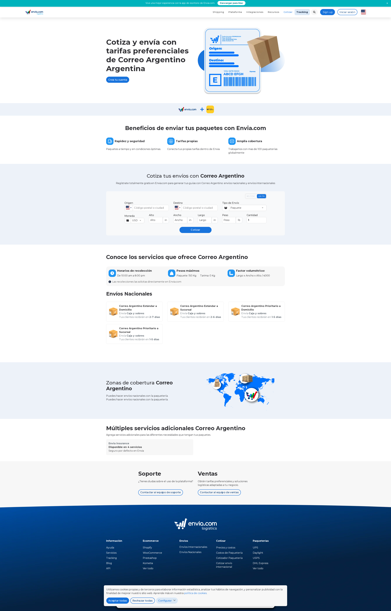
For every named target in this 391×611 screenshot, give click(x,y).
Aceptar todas (117, 600)
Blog (109, 563)
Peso (231, 218)
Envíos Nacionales (190, 552)
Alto (158, 218)
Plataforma (235, 12)
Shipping (218, 12)
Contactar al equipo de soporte (160, 492)
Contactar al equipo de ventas (219, 492)
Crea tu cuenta (117, 79)
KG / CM (250, 196)
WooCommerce (152, 552)
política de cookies (195, 593)
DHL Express (260, 563)
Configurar (165, 600)
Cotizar (288, 12)
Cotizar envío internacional (224, 565)
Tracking (302, 12)
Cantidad (252, 215)
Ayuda (110, 547)
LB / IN (261, 196)
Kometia (148, 563)
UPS (255, 547)
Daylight (258, 552)
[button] (128, 208)
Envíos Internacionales (193, 547)
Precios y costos (225, 547)
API (108, 568)
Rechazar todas (142, 600)
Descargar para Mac (231, 3)
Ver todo (148, 568)
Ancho (182, 218)
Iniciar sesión (347, 12)
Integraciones (254, 12)
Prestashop (150, 558)
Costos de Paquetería (229, 552)
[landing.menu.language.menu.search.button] (314, 12)
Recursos (273, 12)
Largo (207, 218)
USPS (256, 558)
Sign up (328, 12)
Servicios (111, 552)
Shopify (147, 547)
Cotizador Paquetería (229, 558)
